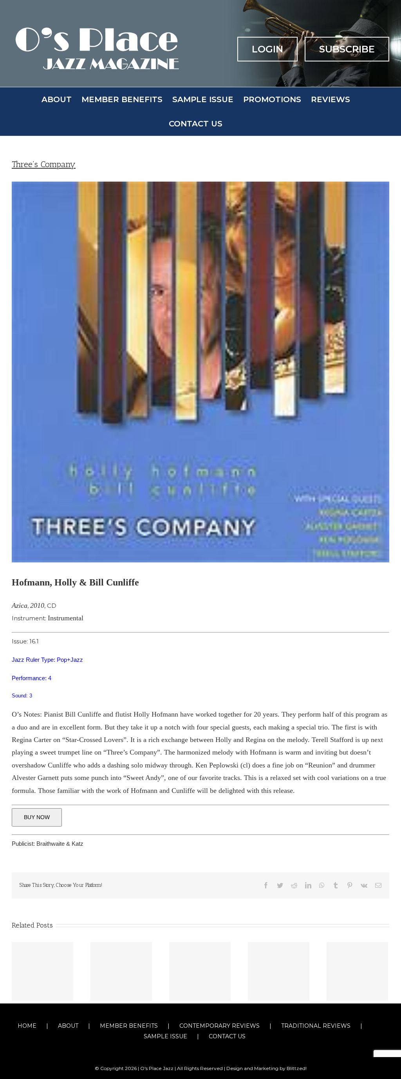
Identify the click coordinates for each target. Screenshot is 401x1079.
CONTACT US (227, 1036)
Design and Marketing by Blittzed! (266, 1068)
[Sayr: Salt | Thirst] (121, 971)
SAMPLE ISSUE (165, 1036)
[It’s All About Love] (42, 971)
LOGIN (267, 49)
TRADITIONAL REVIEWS (315, 1025)
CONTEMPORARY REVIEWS (219, 1025)
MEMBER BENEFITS (129, 1025)
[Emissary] (357, 971)
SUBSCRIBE (347, 49)
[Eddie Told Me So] (200, 971)
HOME (27, 1025)
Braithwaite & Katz (59, 843)
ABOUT (68, 1025)
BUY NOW (37, 817)
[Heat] (278, 971)
